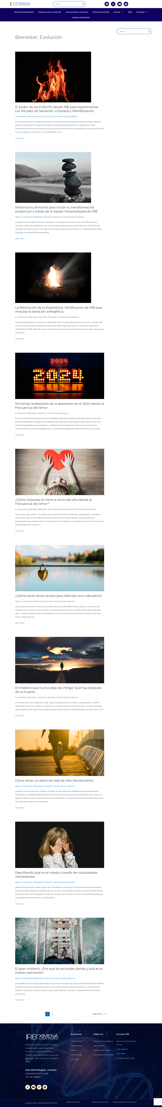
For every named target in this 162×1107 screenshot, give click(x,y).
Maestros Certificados (81, 17)
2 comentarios (21, 317)
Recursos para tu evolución (77, 12)
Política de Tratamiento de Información (125, 1102)
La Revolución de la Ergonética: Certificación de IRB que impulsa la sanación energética (58, 310)
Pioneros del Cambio (101, 12)
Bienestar (33, 509)
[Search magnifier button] (83, 4)
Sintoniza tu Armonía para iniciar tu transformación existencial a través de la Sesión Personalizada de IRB (56, 209)
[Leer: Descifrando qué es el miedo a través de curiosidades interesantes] (59, 844)
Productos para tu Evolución (50, 12)
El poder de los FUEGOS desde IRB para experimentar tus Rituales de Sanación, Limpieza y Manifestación (57, 109)
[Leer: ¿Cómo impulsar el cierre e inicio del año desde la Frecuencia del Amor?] (59, 472)
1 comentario (20, 116)
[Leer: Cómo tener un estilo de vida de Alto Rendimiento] (59, 752)
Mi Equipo (141, 12)
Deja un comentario (24, 217)
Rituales (70, 509)
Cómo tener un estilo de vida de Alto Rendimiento (54, 780)
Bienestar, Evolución (37, 116)
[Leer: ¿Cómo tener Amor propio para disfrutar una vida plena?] (59, 568)
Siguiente (98, 1014)
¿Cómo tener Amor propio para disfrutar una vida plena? (58, 596)
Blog (130, 12)
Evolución (51, 116)
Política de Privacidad (73, 1102)
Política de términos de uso (100, 1102)
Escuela (117, 12)
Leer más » (20, 137)
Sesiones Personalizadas (24, 12)
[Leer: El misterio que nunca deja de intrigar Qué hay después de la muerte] (59, 660)
